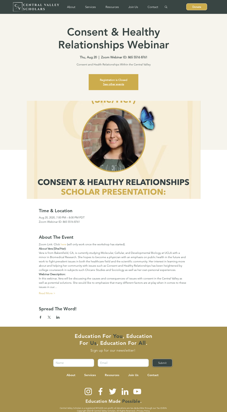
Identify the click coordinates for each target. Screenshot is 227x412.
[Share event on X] (49, 317)
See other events (113, 84)
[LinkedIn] (125, 391)
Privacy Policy (143, 410)
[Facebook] (100, 391)
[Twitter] (113, 391)
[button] (71, 6)
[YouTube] (137, 391)
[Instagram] (88, 391)
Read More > (47, 293)
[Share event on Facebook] (40, 317)
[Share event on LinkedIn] (58, 317)
